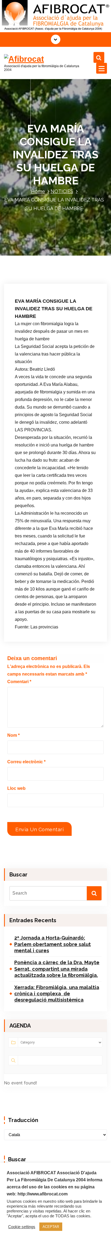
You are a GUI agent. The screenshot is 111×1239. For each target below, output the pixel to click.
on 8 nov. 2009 (35, 272)
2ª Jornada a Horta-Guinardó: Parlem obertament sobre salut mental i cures (52, 944)
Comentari (19, 681)
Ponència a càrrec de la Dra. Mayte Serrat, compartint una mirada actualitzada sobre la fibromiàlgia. (56, 969)
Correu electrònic (26, 761)
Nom (13, 735)
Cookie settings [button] (21, 1227)
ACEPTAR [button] (51, 1227)
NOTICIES (62, 191)
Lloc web (16, 788)
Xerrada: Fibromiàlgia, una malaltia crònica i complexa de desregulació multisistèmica (56, 993)
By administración (37, 280)
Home (38, 191)
